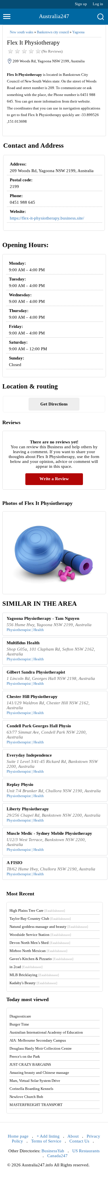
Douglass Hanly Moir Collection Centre (41, 1048)
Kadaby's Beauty (33, 983)
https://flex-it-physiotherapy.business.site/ (47, 218)
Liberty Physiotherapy (28, 809)
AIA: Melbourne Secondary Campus (38, 1040)
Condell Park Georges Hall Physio (39, 726)
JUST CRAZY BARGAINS (30, 1064)
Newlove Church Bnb (26, 1097)
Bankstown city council (53, 32)
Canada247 (57, 1155)
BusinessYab (52, 1151)
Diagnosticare (20, 1016)
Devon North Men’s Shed (40, 942)
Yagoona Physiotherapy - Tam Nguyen (43, 618)
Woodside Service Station (40, 934)
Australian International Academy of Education (46, 1032)
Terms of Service (46, 1141)
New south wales (21, 32)
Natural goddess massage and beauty (49, 926)
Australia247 (54, 16)
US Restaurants (86, 1151)
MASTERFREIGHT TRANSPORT (36, 1105)
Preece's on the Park (25, 1056)
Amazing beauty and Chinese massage (39, 1072)
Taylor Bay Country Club (40, 918)
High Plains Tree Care (37, 910)
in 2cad (26, 967)
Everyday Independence (29, 755)
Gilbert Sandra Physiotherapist (36, 672)
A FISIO (14, 862)
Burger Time (19, 1024)
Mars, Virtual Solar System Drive (35, 1080)
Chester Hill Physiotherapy (32, 696)
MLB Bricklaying (34, 975)
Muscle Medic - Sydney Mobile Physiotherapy (49, 833)
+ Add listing (48, 1136)
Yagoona (78, 32)
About (73, 1136)
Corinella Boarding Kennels (31, 1088)
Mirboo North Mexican (38, 951)
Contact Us (79, 1141)
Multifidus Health (23, 643)
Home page (18, 1136)
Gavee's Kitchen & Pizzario (41, 959)
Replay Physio (20, 784)
